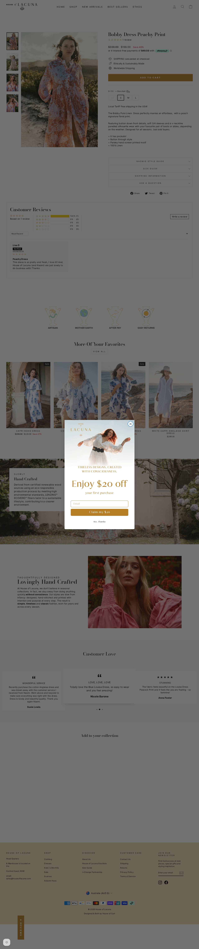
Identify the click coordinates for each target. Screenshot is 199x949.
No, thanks (100, 521)
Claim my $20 (99, 512)
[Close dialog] (130, 424)
